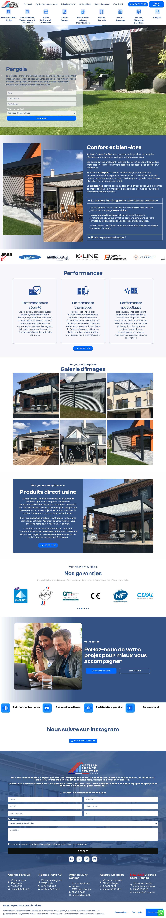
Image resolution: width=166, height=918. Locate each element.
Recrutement (102, 4)
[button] (77, 608)
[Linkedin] (94, 859)
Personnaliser (121, 912)
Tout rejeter (137, 912)
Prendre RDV (135, 671)
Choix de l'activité (15, 109)
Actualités (85, 4)
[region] (83, 910)
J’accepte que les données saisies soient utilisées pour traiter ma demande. (48, 844)
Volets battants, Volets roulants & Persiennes (27, 20)
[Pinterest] (86, 859)
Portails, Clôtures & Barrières (139, 20)
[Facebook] (71, 859)
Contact (118, 4)
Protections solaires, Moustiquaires (83, 20)
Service (12, 819)
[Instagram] (79, 859)
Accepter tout (154, 912)
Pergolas (157, 17)
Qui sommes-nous (47, 4)
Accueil (28, 4)
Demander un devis (101, 671)
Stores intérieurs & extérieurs (45, 20)
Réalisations (68, 4)
